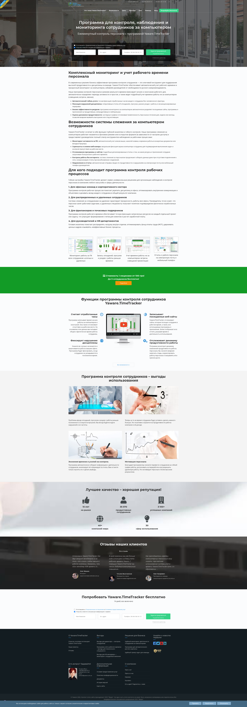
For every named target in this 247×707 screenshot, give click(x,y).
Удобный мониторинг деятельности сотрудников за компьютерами (137, 642)
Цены (124, 10)
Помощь (148, 10)
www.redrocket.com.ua (93, 576)
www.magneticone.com (130, 578)
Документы (100, 679)
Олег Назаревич (159, 574)
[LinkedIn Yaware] (165, 644)
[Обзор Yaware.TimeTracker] (123, 331)
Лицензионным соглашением (95, 45)
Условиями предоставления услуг (115, 45)
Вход (156, 10)
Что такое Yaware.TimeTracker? (95, 10)
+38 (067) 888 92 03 (132, 2)
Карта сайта (101, 686)
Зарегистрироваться (158, 52)
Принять (195, 703)
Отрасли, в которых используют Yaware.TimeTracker (79, 642)
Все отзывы (123, 551)
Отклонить (224, 703)
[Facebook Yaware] (155, 644)
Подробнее (123, 283)
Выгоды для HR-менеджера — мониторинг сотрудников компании (109, 655)
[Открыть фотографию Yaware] (81, 245)
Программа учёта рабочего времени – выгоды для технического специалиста (109, 649)
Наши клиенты (73, 647)
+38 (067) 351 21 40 (160, 2)
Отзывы (71, 650)
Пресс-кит (128, 670)
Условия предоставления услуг (107, 672)
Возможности (114, 10)
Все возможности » (123, 365)
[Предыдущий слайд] (12, 33)
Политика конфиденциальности (107, 675)
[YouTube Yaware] (161, 644)
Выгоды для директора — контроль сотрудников (108, 642)
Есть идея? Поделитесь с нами (135, 684)
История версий (102, 682)
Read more (209, 703)
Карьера (128, 677)
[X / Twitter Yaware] (158, 644)
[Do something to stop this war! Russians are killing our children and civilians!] (4, 4)
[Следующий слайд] (234, 33)
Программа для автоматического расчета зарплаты (136, 648)
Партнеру (132, 10)
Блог (140, 10)
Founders (128, 680)
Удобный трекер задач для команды (137, 652)
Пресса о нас (129, 673)
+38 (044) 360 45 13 (146, 2)
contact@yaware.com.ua (85, 675)
